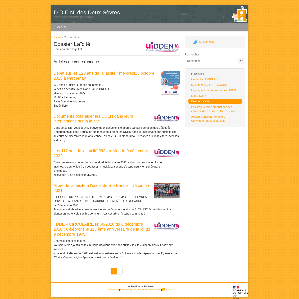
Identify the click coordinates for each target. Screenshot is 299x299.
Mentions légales (128, 289)
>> (241, 60)
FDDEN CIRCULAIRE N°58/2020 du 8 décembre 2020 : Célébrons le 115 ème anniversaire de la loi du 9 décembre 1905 (101, 229)
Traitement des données (149, 289)
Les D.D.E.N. (199, 95)
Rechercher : (193, 54)
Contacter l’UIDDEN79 (205, 79)
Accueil (61, 27)
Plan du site (113, 289)
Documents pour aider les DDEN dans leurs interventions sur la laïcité (93, 119)
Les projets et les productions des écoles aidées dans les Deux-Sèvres (213, 109)
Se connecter (206, 41)
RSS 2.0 (169, 289)
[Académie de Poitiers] (240, 292)
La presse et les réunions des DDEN (213, 90)
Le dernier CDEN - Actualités (209, 84)
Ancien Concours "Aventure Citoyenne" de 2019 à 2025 (208, 118)
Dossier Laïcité (200, 101)
